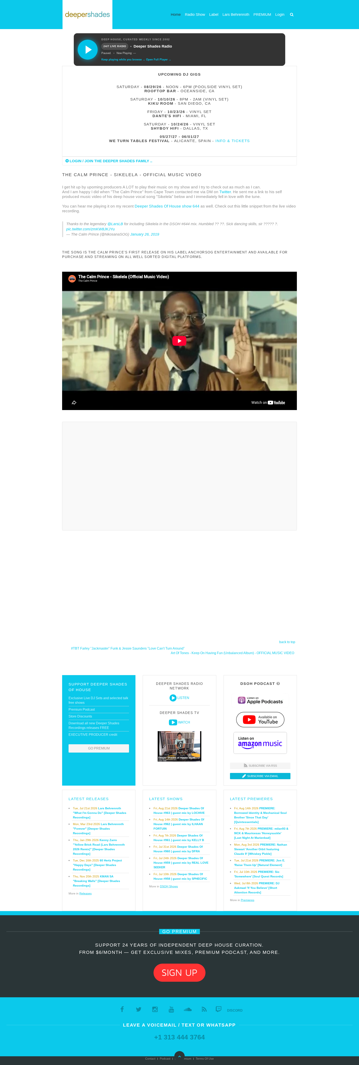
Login (279, 14)
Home (176, 14)
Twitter (225, 192)
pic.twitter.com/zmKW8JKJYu (90, 229)
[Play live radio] (88, 50)
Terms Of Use (205, 1058)
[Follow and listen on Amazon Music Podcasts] (260, 742)
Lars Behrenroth (236, 14)
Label (213, 14)
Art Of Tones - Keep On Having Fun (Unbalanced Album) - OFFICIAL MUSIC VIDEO (232, 653)
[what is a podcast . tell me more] (278, 683)
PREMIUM (262, 14)
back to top (287, 642)
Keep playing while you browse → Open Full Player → (136, 59)
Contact (150, 1058)
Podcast (165, 1058)
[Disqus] (179, 475)
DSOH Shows (169, 886)
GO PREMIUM (99, 748)
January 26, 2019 (144, 234)
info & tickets (232, 141)
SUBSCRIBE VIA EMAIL (262, 776)
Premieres (247, 900)
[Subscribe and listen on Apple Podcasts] (260, 700)
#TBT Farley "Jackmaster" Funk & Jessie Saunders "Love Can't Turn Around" (128, 648)
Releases (85, 893)
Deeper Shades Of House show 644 (167, 206)
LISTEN (183, 698)
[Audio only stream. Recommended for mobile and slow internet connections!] (173, 698)
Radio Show (195, 14)
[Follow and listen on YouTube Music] (260, 719)
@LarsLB (115, 224)
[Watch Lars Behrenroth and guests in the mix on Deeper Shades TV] (173, 722)
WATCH (184, 722)
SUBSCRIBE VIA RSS (262, 765)
